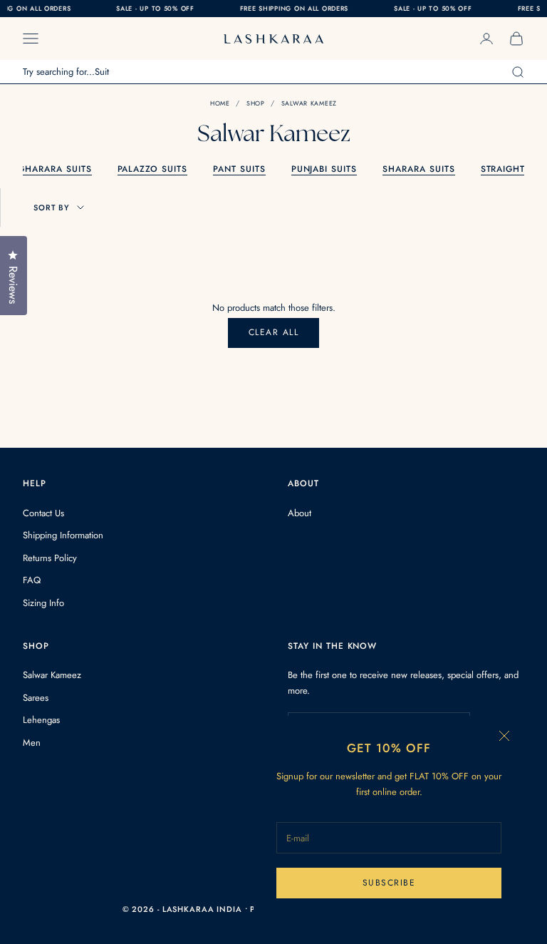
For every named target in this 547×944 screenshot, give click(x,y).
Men (32, 742)
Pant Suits (239, 169)
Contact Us (43, 513)
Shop (255, 103)
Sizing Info (43, 603)
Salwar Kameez (309, 103)
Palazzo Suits (152, 169)
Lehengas (41, 720)
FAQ (32, 580)
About (299, 513)
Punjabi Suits (324, 169)
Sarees (35, 697)
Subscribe (389, 882)
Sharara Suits (418, 169)
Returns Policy (50, 558)
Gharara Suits (54, 169)
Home (220, 103)
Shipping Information (63, 535)
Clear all (273, 332)
